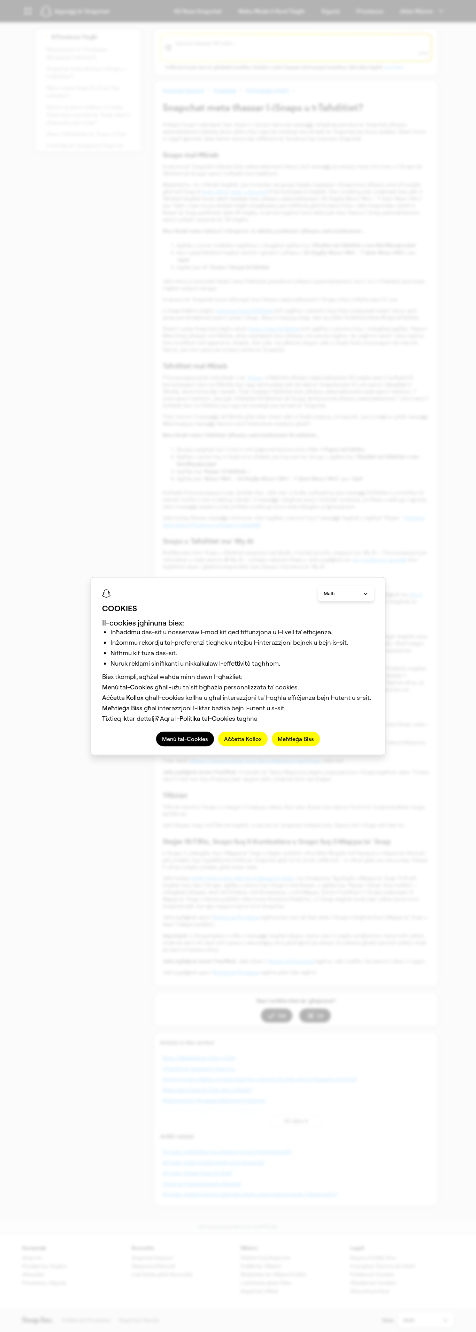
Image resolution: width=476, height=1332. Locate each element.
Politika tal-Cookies (207, 718)
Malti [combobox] (329, 593)
